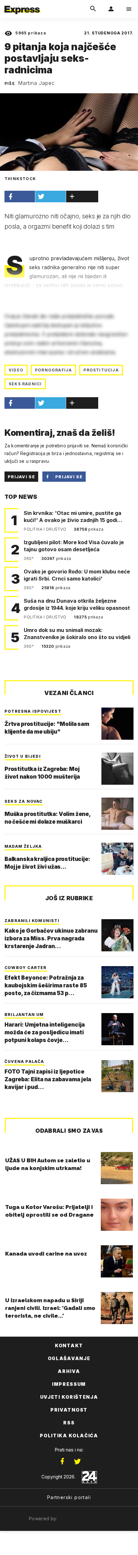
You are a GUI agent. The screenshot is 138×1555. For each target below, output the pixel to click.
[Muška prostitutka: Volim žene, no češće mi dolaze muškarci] (117, 814)
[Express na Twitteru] (77, 1461)
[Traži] (93, 9)
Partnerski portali (69, 1497)
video (16, 370)
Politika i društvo (45, 529)
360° (29, 558)
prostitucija (100, 370)
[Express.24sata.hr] (22, 4)
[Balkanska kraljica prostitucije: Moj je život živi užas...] (117, 859)
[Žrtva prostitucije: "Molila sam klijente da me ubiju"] (117, 724)
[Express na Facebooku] (62, 1461)
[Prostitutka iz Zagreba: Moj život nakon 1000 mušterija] (117, 769)
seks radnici (25, 383)
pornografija (53, 370)
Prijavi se (21, 476)
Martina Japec (36, 83)
